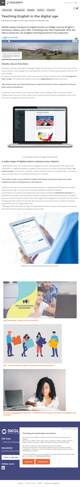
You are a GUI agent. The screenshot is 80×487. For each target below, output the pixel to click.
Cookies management (52, 483)
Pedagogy (30, 10)
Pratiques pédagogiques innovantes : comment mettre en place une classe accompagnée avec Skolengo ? (39, 414)
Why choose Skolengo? (12, 442)
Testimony (51, 10)
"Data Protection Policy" (43, 456)
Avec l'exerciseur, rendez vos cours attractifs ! (21, 320)
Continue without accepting (69, 429)
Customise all (43, 462)
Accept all (28, 462)
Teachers (40, 10)
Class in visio (7, 10)
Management (19, 10)
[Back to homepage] (14, 2)
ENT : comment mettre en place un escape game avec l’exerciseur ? (29, 365)
